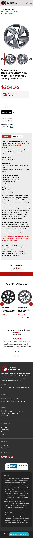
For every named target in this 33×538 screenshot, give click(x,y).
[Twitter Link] (5, 457)
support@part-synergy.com (15, 401)
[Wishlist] (11, 317)
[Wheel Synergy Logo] (10, 369)
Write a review (16, 274)
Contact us (4, 445)
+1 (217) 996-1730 (13, 399)
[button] (15, 355)
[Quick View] (5, 317)
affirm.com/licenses (24, 516)
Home (3, 9)
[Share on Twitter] (9, 121)
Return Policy (5, 430)
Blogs (3, 432)
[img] (16, 333)
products (9, 9)
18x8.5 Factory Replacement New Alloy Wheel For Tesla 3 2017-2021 (24, 310)
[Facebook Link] (2, 457)
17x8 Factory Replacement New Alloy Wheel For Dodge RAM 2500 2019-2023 (8, 310)
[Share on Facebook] (6, 121)
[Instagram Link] (9, 457)
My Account (5, 448)
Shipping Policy (17, 136)
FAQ (2, 434)
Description (7, 136)
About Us (4, 427)
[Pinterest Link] (12, 457)
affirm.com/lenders (10, 507)
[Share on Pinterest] (12, 121)
